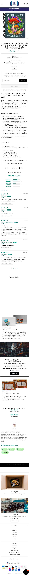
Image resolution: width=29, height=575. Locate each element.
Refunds (14, 545)
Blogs (14, 539)
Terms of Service (14, 550)
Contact (14, 525)
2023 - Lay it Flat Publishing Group (14, 573)
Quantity (14, 66)
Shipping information (14, 163)
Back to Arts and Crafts (15, 464)
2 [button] (13, 268)
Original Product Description (14, 160)
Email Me (23, 80)
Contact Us (14, 532)
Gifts (14, 536)
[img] (4, 194)
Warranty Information (14, 552)
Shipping (9, 57)
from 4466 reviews (14, 411)
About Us (14, 373)
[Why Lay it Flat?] (14, 505)
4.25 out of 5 (18, 175)
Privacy (14, 543)
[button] (12, 51)
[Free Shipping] (14, 482)
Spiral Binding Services (14, 554)
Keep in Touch (14, 558)
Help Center (14, 534)
